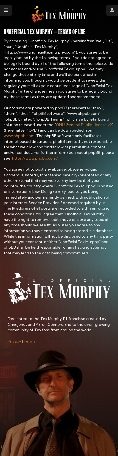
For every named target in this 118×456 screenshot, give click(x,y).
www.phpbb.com (19, 135)
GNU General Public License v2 (84, 124)
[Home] (59, 14)
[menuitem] (14, 341)
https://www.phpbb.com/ (34, 158)
